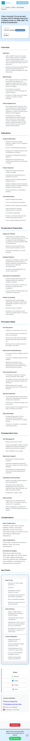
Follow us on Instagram (11, 707)
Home (2, 7)
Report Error (15, 725)
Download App (22, 3)
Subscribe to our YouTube (12, 709)
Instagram (16, 685)
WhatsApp (16, 676)
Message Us (16, 738)
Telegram (16, 680)
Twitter (16, 689)
